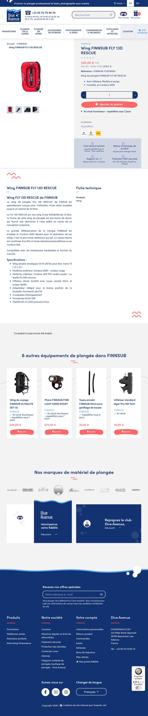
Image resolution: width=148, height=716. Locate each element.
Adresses (81, 647)
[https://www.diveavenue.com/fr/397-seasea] (27, 490)
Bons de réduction (85, 652)
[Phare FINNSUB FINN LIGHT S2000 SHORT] (57, 403)
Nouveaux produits (17, 638)
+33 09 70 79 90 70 (44, 12)
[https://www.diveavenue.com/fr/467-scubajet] (12, 490)
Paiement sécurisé (51, 641)
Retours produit (84, 633)
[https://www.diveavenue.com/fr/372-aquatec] (135, 490)
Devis (119, 3)
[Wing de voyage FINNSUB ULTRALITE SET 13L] (22, 403)
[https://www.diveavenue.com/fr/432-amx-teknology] (104, 490)
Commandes (83, 638)
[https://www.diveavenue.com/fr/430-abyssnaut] (58, 490)
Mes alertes (82, 656)
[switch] (138, 687)
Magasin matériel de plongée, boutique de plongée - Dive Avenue (53, 664)
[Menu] (143, 668)
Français (90, 692)
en (137, 3)
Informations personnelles (89, 629)
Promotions (13, 629)
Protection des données (53, 646)
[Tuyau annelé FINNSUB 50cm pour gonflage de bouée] (91, 403)
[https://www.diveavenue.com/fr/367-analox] (120, 490)
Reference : (87, 71)
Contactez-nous (49, 651)
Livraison (46, 629)
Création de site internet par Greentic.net (84, 705)
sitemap (45, 655)
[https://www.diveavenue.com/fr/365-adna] (43, 490)
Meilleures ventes (16, 633)
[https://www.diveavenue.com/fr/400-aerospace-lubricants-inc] (73, 490)
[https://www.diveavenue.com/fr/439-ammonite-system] (89, 490)
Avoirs (79, 643)
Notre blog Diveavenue (19, 643)
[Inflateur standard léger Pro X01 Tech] (126, 403)
